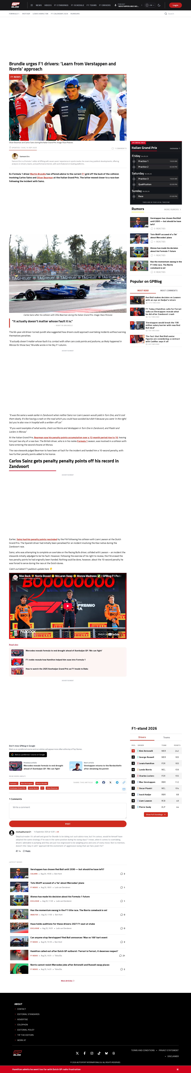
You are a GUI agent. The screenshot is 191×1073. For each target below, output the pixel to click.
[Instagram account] (91, 1053)
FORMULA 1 (14, 13)
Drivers (142, 737)
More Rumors (171, 209)
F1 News (16, 77)
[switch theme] (159, 5)
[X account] (77, 1053)
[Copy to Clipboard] (124, 782)
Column (34, 873)
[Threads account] (113, 1053)
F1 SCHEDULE (77, 5)
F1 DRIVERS (105, 5)
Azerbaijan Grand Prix (17, 788)
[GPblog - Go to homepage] (17, 1053)
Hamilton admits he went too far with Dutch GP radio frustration (46, 1069)
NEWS (39, 5)
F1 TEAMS (92, 5)
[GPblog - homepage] (15, 5)
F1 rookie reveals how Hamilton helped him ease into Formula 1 (56, 659)
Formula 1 (82, 441)
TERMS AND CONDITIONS (143, 1050)
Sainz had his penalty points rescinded (37, 539)
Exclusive (34, 901)
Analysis (34, 914)
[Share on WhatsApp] (97, 782)
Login (175, 5)
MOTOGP (26, 13)
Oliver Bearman (45, 177)
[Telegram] (117, 782)
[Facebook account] (84, 1053)
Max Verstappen (27, 783)
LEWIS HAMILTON (40, 13)
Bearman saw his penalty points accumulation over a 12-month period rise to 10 (76, 437)
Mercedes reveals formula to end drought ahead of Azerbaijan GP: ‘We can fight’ (64, 650)
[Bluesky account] (106, 1053)
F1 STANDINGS (61, 5)
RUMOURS (75, 13)
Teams (166, 737)
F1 (83, 174)
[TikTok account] (99, 1053)
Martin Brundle (38, 174)
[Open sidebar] (31, 5)
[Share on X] (110, 782)
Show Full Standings (154, 814)
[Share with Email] (124, 789)
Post (67, 823)
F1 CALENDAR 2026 (59, 13)
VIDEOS (48, 5)
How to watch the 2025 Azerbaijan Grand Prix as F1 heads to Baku (57, 669)
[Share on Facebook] (103, 782)
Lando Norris (33, 788)
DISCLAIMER (173, 1056)
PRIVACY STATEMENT (169, 1050)
